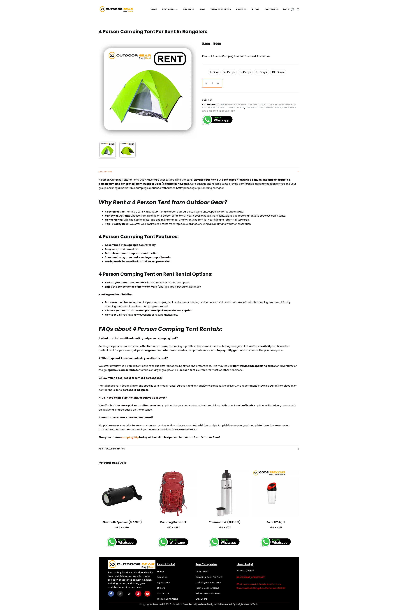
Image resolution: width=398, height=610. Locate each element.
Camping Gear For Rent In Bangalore (240, 104)
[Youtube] (147, 594)
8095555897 (258, 577)
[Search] (298, 9)
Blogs (255, 9)
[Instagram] (120, 594)
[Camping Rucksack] (173, 493)
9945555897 (243, 577)
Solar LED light (275, 522)
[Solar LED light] (276, 493)
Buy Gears (188, 9)
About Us (241, 9)
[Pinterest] (138, 594)
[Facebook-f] (111, 594)
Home (154, 9)
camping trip (130, 437)
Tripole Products (221, 9)
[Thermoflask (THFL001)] (224, 493)
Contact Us (271, 9)
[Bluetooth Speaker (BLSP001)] (122, 493)
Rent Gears (168, 9)
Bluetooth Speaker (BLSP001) (122, 522)
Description (105, 171)
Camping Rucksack (173, 522)
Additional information (112, 448)
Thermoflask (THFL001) (225, 522)
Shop (202, 9)
